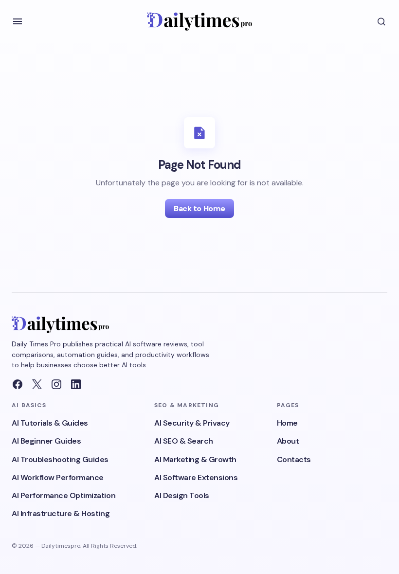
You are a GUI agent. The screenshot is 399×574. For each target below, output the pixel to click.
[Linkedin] (76, 384)
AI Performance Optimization (63, 495)
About (288, 441)
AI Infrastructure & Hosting (60, 513)
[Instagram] (56, 384)
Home (287, 423)
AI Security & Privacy (192, 423)
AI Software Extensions (195, 477)
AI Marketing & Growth (195, 459)
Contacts (294, 459)
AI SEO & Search (183, 441)
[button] (17, 21)
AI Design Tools (181, 495)
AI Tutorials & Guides (50, 423)
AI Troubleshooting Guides (60, 459)
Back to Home (199, 208)
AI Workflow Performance (58, 477)
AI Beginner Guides (46, 441)
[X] (37, 384)
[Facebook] (17, 384)
